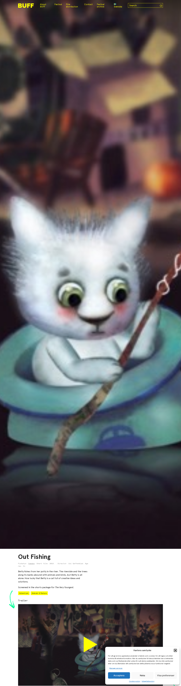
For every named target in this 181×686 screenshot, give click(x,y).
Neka (142, 675)
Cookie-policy (134, 681)
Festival (58, 4)
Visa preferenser (165, 675)
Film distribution (72, 5)
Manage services (115, 668)
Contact (88, 4)
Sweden (31, 564)
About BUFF (43, 5)
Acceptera (119, 675)
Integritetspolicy (148, 681)
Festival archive (100, 5)
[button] (175, 650)
